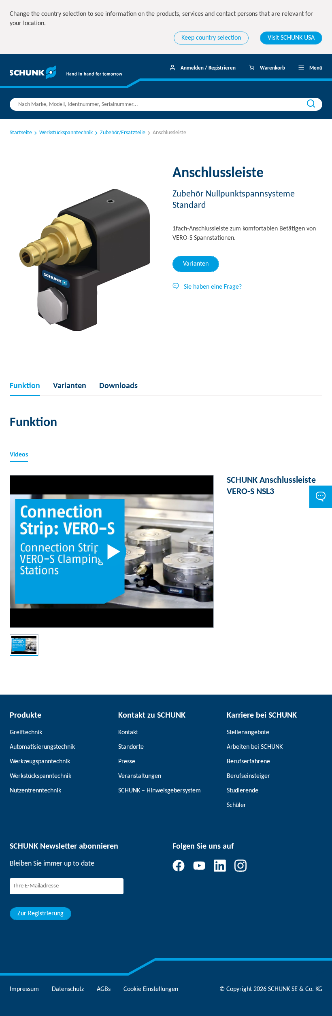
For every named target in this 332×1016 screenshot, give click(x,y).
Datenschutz (68, 989)
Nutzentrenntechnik (35, 791)
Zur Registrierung (40, 913)
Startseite (21, 133)
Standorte (131, 747)
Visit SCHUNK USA (291, 38)
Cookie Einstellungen (150, 989)
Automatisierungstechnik (42, 747)
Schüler (236, 805)
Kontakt (128, 732)
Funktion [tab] (25, 386)
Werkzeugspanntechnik (40, 761)
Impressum (24, 989)
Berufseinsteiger (248, 776)
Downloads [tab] (118, 386)
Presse (126, 761)
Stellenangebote (248, 732)
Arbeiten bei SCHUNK (255, 747)
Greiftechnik (26, 732)
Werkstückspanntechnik (66, 133)
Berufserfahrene (248, 761)
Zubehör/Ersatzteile (122, 133)
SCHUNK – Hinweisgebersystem (159, 791)
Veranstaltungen (139, 776)
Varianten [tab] (196, 264)
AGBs (104, 989)
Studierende (242, 791)
